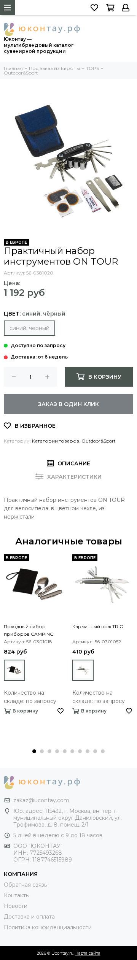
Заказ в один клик (68, 404)
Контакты (17, 895)
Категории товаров (55, 441)
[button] (34, 751)
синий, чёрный (29, 328)
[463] (14, 670)
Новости (15, 906)
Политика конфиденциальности (48, 927)
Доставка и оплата (29, 916)
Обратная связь (25, 884)
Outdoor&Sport (98, 441)
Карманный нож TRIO (98, 626)
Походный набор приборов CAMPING (29, 630)
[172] (83, 670)
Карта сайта (87, 953)
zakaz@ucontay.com (41, 800)
